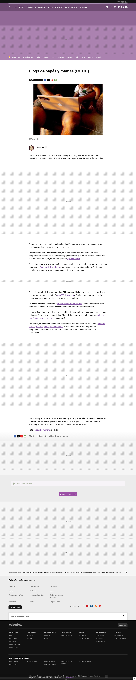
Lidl (77, 57)
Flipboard (118, 7)
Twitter (114, 7)
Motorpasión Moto (84, 638)
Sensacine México (49, 661)
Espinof (46, 638)
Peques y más (55, 602)
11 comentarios (37, 80)
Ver (69, 494)
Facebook (111, 7)
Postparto (33, 591)
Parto (11, 591)
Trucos (83, 57)
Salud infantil (34, 586)
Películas (46, 57)
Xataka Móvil (13, 638)
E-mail (55, 80)
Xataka (11, 635)
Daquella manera (42, 430)
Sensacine (47, 635)
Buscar (123, 616)
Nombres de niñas (43, 572)
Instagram (122, 7)
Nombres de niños (29, 572)
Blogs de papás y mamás (59, 436)
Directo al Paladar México (66, 662)
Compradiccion (100, 641)
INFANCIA (83, 7)
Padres (32, 602)
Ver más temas (15, 607)
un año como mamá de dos (69, 303)
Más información (70, 678)
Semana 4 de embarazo (50, 267)
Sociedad (12, 602)
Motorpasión (82, 635)
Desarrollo (53, 591)
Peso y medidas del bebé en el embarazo (85, 572)
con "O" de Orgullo (65, 295)
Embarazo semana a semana (61, 572)
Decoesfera (99, 638)
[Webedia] (123, 1)
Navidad (98, 57)
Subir (121, 625)
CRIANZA (41, 7)
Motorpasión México (85, 661)
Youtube (126, 7)
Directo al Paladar (66, 635)
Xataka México (13, 661)
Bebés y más (42, 436)
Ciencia (90, 57)
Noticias (12, 586)
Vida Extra (30, 638)
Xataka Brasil (13, 664)
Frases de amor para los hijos (110, 572)
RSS (96, 606)
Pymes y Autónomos (120, 638)
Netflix (38, 57)
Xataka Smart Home (15, 644)
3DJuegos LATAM (32, 661)
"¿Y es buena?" (73, 258)
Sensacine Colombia (50, 664)
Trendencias (100, 635)
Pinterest (107, 7)
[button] (41, 147)
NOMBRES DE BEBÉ (55, 7)
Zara (53, 57)
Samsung (69, 57)
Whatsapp (60, 57)
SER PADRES (19, 7)
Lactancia (53, 586)
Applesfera (12, 641)
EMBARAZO (31, 7)
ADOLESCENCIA (71, 7)
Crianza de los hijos (37, 595)
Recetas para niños (16, 595)
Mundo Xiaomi (13, 648)
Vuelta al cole (29, 57)
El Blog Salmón (118, 635)
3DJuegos (30, 635)
